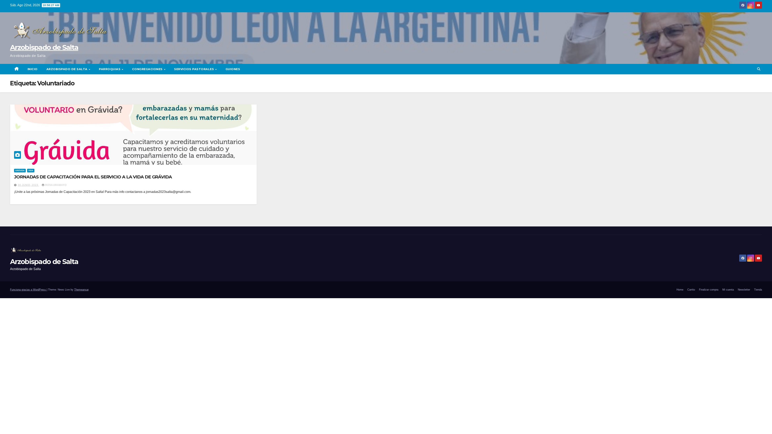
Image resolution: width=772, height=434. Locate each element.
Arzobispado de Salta (44, 47)
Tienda (758, 289)
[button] (758, 69)
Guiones (233, 69)
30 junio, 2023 (28, 185)
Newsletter (744, 289)
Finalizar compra (708, 289)
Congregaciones (148, 69)
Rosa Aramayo (56, 185)
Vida (30, 170)
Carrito (691, 289)
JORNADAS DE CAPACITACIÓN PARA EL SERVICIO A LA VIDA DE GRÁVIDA (93, 177)
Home (680, 289)
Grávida (20, 170)
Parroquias (110, 69)
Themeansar (81, 289)
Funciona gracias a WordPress (28, 289)
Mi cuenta (728, 289)
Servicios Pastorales (194, 69)
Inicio (33, 69)
